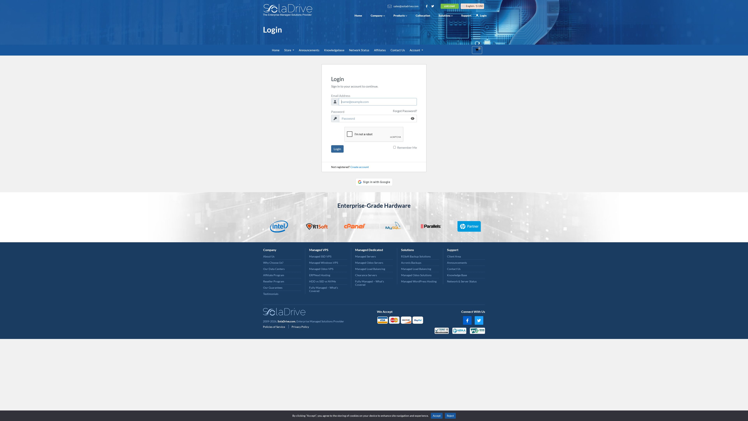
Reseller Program (273, 281)
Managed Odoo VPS (321, 269)
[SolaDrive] (288, 10)
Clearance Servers (366, 275)
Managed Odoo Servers (369, 262)
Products (399, 15)
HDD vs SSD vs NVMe (322, 281)
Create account (359, 167)
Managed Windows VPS (323, 262)
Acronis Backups (411, 262)
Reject (450, 415)
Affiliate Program (273, 275)
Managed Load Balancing (370, 269)
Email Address (340, 95)
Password (337, 111)
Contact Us (398, 50)
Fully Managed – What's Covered (323, 289)
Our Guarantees (272, 287)
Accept (437, 415)
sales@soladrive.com (406, 6)
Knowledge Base (457, 275)
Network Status (359, 50)
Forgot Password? (405, 111)
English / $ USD (474, 6)
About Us (268, 256)
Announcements (309, 50)
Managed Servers (365, 256)
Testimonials (270, 293)
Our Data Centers (274, 269)
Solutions (444, 15)
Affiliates (380, 50)
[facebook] (467, 320)
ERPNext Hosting (319, 275)
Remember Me (407, 147)
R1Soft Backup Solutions (416, 256)
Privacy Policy (300, 326)
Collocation (423, 15)
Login (483, 15)
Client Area (454, 256)
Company (377, 15)
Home (358, 15)
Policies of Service (274, 326)
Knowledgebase (334, 50)
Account (415, 50)
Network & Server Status (462, 281)
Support (466, 15)
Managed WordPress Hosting (419, 281)
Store (288, 50)
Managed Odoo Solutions (416, 275)
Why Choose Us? (273, 262)
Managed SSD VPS (320, 256)
